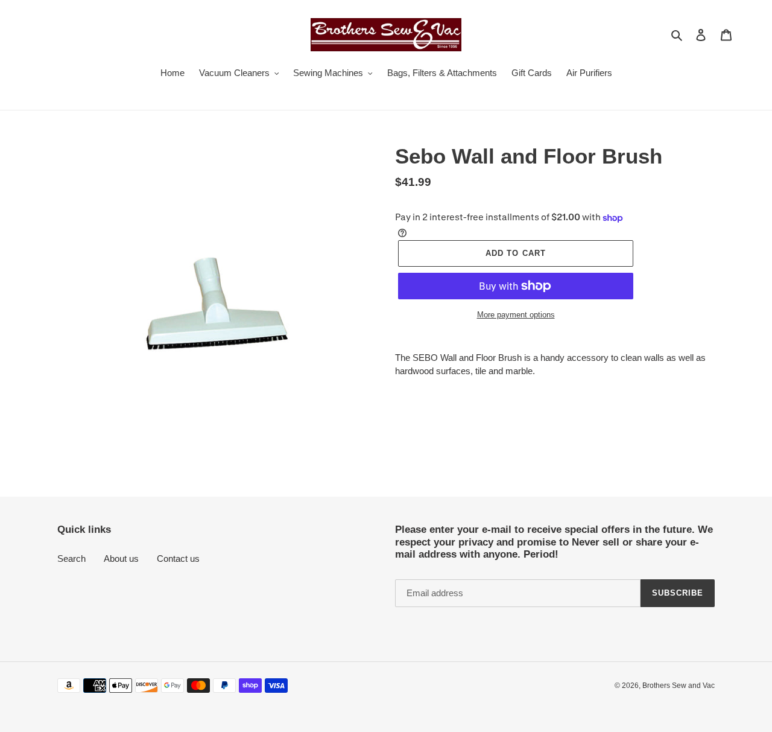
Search (71, 558)
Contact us (178, 558)
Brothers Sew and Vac (678, 685)
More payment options (516, 314)
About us (121, 558)
